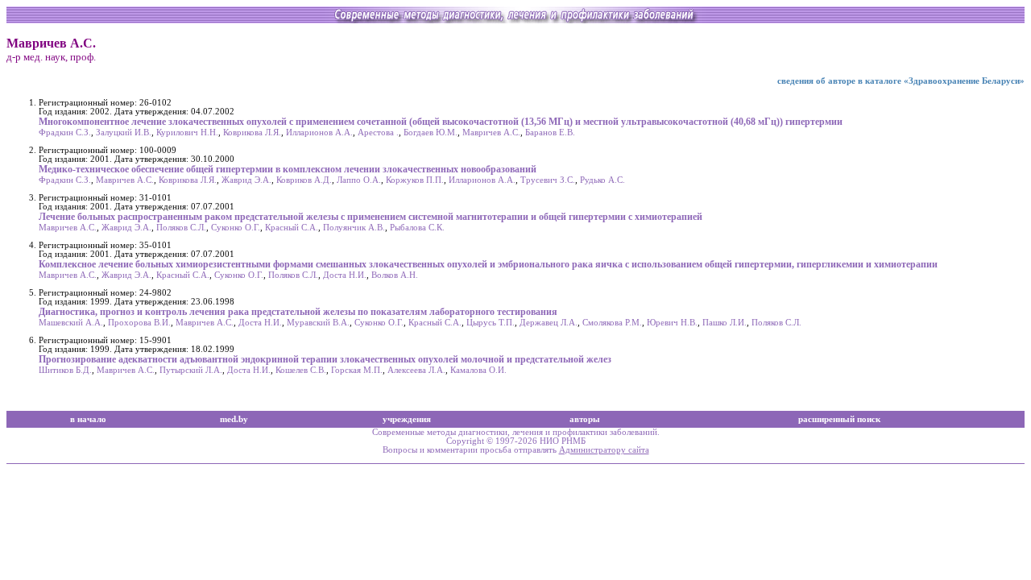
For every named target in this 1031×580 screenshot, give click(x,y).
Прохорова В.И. (139, 322)
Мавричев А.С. (491, 132)
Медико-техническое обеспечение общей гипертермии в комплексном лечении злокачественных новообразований (287, 169)
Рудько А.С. (602, 180)
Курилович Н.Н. (187, 132)
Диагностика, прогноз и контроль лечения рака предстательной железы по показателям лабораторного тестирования (298, 311)
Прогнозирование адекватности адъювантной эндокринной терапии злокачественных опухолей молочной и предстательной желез (325, 359)
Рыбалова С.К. (417, 227)
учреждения (407, 419)
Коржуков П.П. (415, 180)
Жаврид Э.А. (246, 180)
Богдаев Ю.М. (431, 132)
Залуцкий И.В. (123, 132)
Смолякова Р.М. (612, 322)
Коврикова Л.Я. (252, 132)
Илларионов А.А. (319, 132)
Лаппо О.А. (359, 180)
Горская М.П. (357, 370)
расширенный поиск (839, 419)
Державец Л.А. (549, 322)
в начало (88, 419)
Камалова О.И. (478, 370)
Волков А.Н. (394, 275)
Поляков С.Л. (181, 227)
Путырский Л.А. (190, 370)
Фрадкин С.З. (65, 132)
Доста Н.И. (344, 275)
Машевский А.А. (71, 322)
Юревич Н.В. (672, 322)
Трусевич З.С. (547, 180)
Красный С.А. (291, 227)
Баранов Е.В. (550, 132)
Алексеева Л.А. (416, 370)
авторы (584, 419)
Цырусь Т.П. (490, 322)
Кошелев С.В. (300, 370)
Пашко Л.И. (724, 322)
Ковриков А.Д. (304, 180)
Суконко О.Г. (235, 227)
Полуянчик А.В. (354, 227)
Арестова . (378, 132)
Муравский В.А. (318, 322)
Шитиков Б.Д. (65, 370)
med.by (234, 419)
